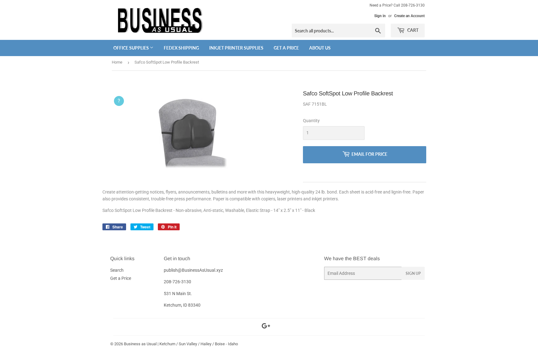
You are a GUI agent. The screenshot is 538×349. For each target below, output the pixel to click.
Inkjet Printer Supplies (236, 47)
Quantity (311, 120)
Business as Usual (140, 344)
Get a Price (286, 47)
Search (117, 270)
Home (117, 62)
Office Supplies (131, 47)
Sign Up (413, 273)
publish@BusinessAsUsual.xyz (193, 270)
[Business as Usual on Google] (266, 326)
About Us (320, 47)
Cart (412, 30)
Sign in (380, 16)
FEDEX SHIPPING (181, 47)
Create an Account (409, 16)
